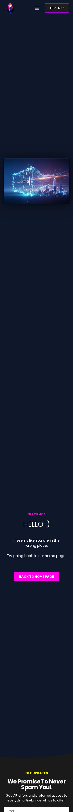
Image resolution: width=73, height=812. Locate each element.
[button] (37, 8)
